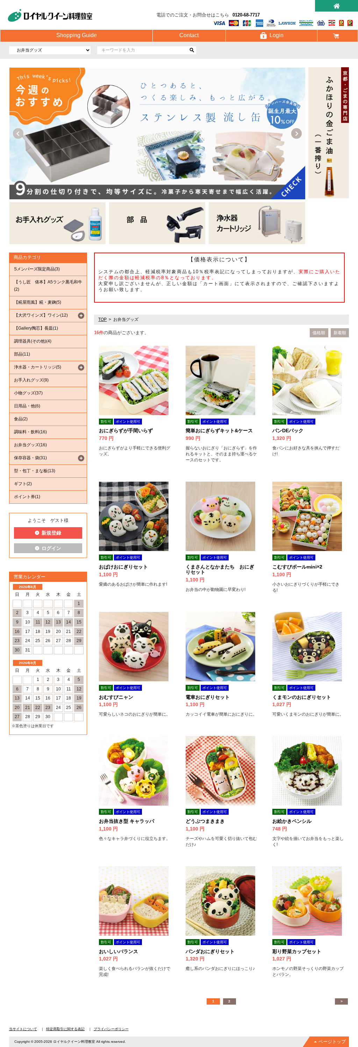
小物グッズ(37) (28, 393)
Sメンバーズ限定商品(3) (37, 269)
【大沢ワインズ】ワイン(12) (41, 315)
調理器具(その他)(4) (32, 341)
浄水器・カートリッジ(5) (37, 367)
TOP (102, 319)
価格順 (319, 332)
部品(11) (22, 354)
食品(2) (21, 418)
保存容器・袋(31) (30, 457)
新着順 (340, 332)
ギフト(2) (23, 483)
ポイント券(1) (27, 496)
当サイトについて (23, 1029)
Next (296, 133)
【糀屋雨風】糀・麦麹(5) (37, 302)
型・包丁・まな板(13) (34, 470)
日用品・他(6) (27, 406)
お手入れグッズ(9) (31, 380)
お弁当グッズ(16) (30, 444)
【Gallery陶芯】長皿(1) (36, 328)
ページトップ (332, 1041)
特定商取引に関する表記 (65, 1029)
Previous (18, 133)
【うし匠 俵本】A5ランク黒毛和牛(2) (48, 286)
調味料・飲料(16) (30, 431)
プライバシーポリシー (111, 1029)
